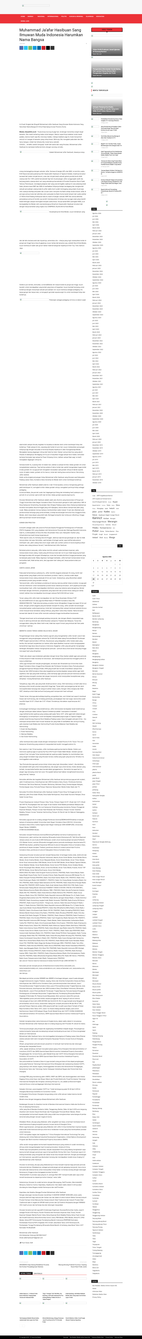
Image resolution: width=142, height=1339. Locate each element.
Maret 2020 (96, 436)
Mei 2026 (95, 222)
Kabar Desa (96, 793)
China (94, 703)
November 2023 (97, 309)
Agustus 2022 (96, 352)
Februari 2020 (96, 439)
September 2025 (97, 245)
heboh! (112, 508)
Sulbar (94, 1178)
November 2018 (97, 480)
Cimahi (94, 709)
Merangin (112, 521)
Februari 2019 (96, 474)
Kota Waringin (97, 882)
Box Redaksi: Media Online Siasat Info (104, 1285)
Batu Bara (95, 648)
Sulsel (94, 1181)
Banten (94, 633)
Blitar (94, 685)
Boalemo (95, 688)
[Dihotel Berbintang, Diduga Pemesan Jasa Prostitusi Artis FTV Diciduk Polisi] (53, 1309)
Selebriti (95, 1129)
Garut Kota (95, 738)
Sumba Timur (96, 1192)
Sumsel (94, 1201)
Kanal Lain (25, 21)
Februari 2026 (96, 231)
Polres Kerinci (109, 531)
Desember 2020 (97, 410)
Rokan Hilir (95, 1117)
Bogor (94, 691)
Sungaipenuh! (113, 534)
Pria (117, 531)
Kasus (94, 515)
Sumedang (95, 1195)
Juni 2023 (95, 323)
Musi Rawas (96, 998)
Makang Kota (96, 940)
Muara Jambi (96, 989)
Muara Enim (96, 987)
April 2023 (95, 329)
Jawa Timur (96, 784)
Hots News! (96, 755)
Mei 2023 (95, 326)
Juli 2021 (95, 390)
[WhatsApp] (30, 48)
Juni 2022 (95, 358)
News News (96, 1004)
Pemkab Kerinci (105, 528)
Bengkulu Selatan (98, 665)
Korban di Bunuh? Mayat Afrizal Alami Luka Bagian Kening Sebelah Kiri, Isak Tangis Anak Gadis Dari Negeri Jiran (111, 181)
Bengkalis (95, 654)
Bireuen (95, 680)
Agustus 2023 (96, 317)
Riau (93, 1114)
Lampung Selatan (98, 903)
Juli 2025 (95, 251)
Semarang (95, 1137)
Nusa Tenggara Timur (99, 1016)
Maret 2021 (96, 401)
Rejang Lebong (97, 1108)
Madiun (94, 932)
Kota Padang (96, 871)
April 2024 (95, 294)
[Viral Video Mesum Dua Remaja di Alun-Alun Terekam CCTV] (95, 138)
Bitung (94, 682)
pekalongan (96, 1068)
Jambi (94, 775)
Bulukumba (96, 697)
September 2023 (97, 315)
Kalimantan (96, 801)
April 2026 (95, 225)
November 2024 (97, 274)
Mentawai (95, 972)
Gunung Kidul (96, 752)
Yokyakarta (95, 1273)
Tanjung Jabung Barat (99, 1221)
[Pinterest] (43, 48)
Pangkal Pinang (97, 1045)
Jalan (94, 512)
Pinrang (94, 1085)
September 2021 (97, 384)
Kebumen (95, 830)
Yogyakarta (95, 1270)
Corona (103, 505)
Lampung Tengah (98, 906)
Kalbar (94, 798)
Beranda (65, 1337)
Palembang (96, 1039)
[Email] (48, 48)
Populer (94, 1094)
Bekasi (94, 651)
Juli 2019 (95, 459)
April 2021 (95, 399)
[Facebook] (21, 48)
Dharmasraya (96, 729)
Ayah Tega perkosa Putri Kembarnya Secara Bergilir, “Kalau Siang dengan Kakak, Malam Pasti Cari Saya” (111, 153)
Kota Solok (95, 874)
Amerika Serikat (97, 607)
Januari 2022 (96, 373)
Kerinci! (97, 518)
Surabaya (95, 1204)
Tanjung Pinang (97, 1227)
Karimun (95, 822)
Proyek (94, 534)
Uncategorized (97, 1256)
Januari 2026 (96, 233)
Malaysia (95, 946)
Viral (101, 537)
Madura (95, 934)
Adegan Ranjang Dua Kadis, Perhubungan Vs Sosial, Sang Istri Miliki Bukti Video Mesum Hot (106, 109)
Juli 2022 (95, 355)
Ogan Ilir (95, 1018)
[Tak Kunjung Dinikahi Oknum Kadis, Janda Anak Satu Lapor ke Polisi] (29, 1309)
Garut (94, 735)
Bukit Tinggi (96, 694)
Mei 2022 (95, 361)
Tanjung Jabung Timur (99, 1224)
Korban (106, 518)
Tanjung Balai (96, 1218)
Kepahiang (95, 836)
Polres (102, 531)
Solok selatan (96, 1160)
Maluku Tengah (97, 952)
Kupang (94, 894)
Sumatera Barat (97, 1184)
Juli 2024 (95, 286)
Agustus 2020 (96, 422)
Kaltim (94, 810)
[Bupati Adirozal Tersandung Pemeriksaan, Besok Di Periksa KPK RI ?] (95, 191)
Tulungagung (96, 1253)
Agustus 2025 (96, 248)
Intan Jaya (95, 764)
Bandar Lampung (98, 619)
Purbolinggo (96, 1097)
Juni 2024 (95, 289)
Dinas (94, 508)
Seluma (94, 1131)
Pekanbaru (95, 1071)
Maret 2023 (96, 332)
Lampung (95, 900)
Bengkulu (95, 662)
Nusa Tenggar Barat (98, 1013)
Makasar (95, 943)
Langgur (95, 911)
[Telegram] (35, 48)
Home (23, 16)
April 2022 (95, 364)
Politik (64, 16)
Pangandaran (96, 1042)
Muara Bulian (96, 984)
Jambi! (100, 512)
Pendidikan (96, 1079)
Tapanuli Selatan (97, 1230)
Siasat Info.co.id (97, 54)
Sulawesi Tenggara (98, 1172)
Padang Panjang (97, 1036)
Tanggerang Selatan (98, 1215)
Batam (94, 642)
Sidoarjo (95, 1146)
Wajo (94, 1262)
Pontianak (95, 1091)
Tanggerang (96, 1212)
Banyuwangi (96, 636)
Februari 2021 (96, 404)
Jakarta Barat (96, 772)
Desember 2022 (97, 341)
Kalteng (94, 807)
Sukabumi (95, 1163)
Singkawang (96, 1152)
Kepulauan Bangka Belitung (101, 842)
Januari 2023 (96, 338)
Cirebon (95, 714)
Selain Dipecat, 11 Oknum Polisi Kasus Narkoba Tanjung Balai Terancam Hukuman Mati (28, 1295)
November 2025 (97, 239)
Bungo (94, 700)
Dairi (94, 720)
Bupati (115, 502)
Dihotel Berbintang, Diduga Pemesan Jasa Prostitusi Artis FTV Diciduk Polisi (53, 1320)
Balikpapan (96, 613)
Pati (93, 1062)
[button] (120, 16)
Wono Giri (95, 1268)
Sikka (94, 1149)
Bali (93, 610)
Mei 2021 (95, 396)
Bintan (94, 677)
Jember (94, 787)
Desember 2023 (97, 306)
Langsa (94, 914)
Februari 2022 (96, 370)
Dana (108, 505)
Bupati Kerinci (96, 505)
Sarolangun (96, 1123)
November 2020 (97, 413)
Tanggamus (96, 1210)
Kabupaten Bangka (98, 795)
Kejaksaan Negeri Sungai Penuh (109, 515)
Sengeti (94, 1140)
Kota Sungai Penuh (99, 522)
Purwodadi (95, 1102)
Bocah (109, 502)
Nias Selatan (96, 1010)
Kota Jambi (95, 862)
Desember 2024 (97, 271)
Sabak (94, 1120)
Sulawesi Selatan (97, 1166)
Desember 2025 (97, 236)
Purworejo (95, 1105)
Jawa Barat (95, 778)
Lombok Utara (96, 926)
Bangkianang (96, 627)
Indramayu (95, 761)
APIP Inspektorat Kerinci (105, 496)
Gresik (94, 749)
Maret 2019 (96, 471)
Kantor (113, 512)
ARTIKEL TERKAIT (26, 1273)
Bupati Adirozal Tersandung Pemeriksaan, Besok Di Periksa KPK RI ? (111, 191)
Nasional (41, 16)
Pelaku (95, 528)
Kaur (94, 827)
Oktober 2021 (96, 381)
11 (98, 572)
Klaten (94, 853)
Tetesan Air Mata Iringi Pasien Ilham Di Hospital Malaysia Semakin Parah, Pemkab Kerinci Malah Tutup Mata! (111, 162)
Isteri (117, 508)
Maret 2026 (96, 228)
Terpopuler (96, 1244)
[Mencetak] (52, 48)
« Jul (92, 585)
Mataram (95, 966)
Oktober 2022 (96, 346)
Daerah (30, 16)
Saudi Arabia (96, 1126)
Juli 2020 (95, 425)
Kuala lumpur (96, 885)
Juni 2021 (95, 393)
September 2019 (97, 454)
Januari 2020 (96, 442)
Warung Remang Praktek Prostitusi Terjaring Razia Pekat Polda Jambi (72, 1266)
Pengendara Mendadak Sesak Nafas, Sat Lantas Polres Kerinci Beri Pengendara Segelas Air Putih (107, 71)
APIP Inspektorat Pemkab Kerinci (101, 499)
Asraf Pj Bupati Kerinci (99, 502)
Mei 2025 (95, 257)
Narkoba (108, 525)
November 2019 (97, 448)
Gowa (94, 746)
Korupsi (112, 518)
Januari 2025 (96, 268)
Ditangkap (100, 508)
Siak (93, 1143)
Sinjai (94, 1155)
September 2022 (97, 349)
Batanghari (96, 645)
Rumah (106, 534)
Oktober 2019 (96, 451)
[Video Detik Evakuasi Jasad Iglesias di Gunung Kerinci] (107, 45)
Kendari (95, 833)
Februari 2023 (96, 335)
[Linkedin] (39, 48)
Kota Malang (96, 868)
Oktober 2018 (96, 483)
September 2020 (97, 419)
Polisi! (95, 531)
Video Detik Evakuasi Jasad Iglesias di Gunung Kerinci (106, 51)
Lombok (94, 917)
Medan (94, 969)
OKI (93, 1021)
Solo (93, 1157)
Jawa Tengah (96, 781)
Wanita (106, 537)
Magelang (95, 937)
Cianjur (94, 706)
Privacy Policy (96, 1297)
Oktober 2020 (96, 416)
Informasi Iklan (97, 1291)
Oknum (114, 525)
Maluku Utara (96, 958)
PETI (114, 528)
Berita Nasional (97, 674)
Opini (94, 1027)
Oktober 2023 (96, 312)
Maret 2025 (96, 262)
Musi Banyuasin (97, 995)
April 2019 (95, 468)
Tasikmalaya (96, 1233)
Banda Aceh (96, 616)
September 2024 (97, 280)
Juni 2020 (95, 428)
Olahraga (90, 16)
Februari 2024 (96, 300)
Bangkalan (95, 625)
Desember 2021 (97, 375)
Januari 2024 (96, 303)
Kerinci (94, 845)
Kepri (94, 839)
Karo (93, 824)
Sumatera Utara (97, 1189)
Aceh (94, 596)
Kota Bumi (95, 859)
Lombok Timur (97, 923)
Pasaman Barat (97, 1056)
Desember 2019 (97, 445)
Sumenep (95, 1198)
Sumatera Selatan (98, 1186)
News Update (96, 1007)
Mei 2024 (95, 291)
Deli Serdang (96, 723)
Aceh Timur (96, 599)
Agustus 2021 (96, 387)
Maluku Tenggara (98, 955)
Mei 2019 (95, 465)
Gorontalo (95, 743)
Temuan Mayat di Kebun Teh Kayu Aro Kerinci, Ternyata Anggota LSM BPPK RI (111, 172)
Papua (94, 1047)
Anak (93, 496)
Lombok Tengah (97, 920)
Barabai (94, 639)
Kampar (95, 813)
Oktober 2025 (96, 242)
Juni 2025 (95, 254)
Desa (118, 505)
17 (93, 575)
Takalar (94, 1207)
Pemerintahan (97, 1076)
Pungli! (101, 534)
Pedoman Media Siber (99, 1294)
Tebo (94, 1236)
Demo (113, 505)
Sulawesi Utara (97, 1175)
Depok (94, 726)
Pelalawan (95, 1073)
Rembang (95, 1111)
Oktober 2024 (96, 277)
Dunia (94, 732)
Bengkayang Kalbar (98, 659)
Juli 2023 (95, 320)
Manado (95, 961)
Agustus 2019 (96, 456)
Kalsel (94, 804)
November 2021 (97, 378)
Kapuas (94, 819)
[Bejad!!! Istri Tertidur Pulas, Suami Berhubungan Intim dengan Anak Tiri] (95, 146)
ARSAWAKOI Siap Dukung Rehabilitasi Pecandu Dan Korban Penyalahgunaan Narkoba (34, 1266)
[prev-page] (20, 1326)
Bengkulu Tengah (98, 668)
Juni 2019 (95, 462)
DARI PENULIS (38, 1273)
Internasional (53, 16)
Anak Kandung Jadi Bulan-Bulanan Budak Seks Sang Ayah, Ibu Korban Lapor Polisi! (76, 1295)
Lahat (94, 897)
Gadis (106, 508)
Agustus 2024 (96, 283)
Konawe (95, 856)
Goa (93, 740)
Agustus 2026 (96, 213)
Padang (94, 1033)
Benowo (95, 671)
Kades (107, 511)
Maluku (94, 949)
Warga (112, 537)
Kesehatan (100, 16)
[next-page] (24, 1326)
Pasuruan (95, 1059)
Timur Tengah (97, 1247)
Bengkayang (96, 656)
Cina (93, 711)
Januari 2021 (96, 407)
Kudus (94, 888)
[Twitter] (26, 48)
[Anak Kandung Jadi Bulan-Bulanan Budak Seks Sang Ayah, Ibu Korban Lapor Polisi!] (76, 1285)
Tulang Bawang (97, 1250)
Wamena (95, 1265)
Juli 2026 (95, 216)
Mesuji (94, 978)
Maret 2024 (96, 297)
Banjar (94, 630)
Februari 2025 (96, 265)
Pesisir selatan (97, 1082)
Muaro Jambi (96, 992)
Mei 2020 (95, 430)
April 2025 (95, 260)
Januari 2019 (96, 477)
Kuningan (95, 891)
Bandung (95, 622)
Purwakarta (96, 1100)
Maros (94, 963)
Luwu (94, 929)
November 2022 (97, 344)
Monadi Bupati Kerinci (98, 524)
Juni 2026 (95, 219)
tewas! (95, 537)
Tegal (94, 1241)
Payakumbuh (96, 1065)
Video (94, 1259)
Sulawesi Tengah (97, 1169)
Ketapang (95, 850)
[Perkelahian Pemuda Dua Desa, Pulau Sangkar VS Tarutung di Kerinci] (95, 121)
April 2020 (95, 433)
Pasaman (95, 1053)
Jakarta (94, 769)
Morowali (95, 981)
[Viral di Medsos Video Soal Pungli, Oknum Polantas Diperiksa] (76, 1309)
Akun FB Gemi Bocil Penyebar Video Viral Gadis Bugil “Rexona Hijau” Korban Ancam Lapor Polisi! (111, 128)
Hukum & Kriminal (76, 16)
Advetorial (95, 601)
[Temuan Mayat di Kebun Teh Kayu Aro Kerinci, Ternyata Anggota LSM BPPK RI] (95, 172)
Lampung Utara (97, 908)
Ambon (94, 604)
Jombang (95, 790)
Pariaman (95, 1050)
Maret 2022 (96, 367)
